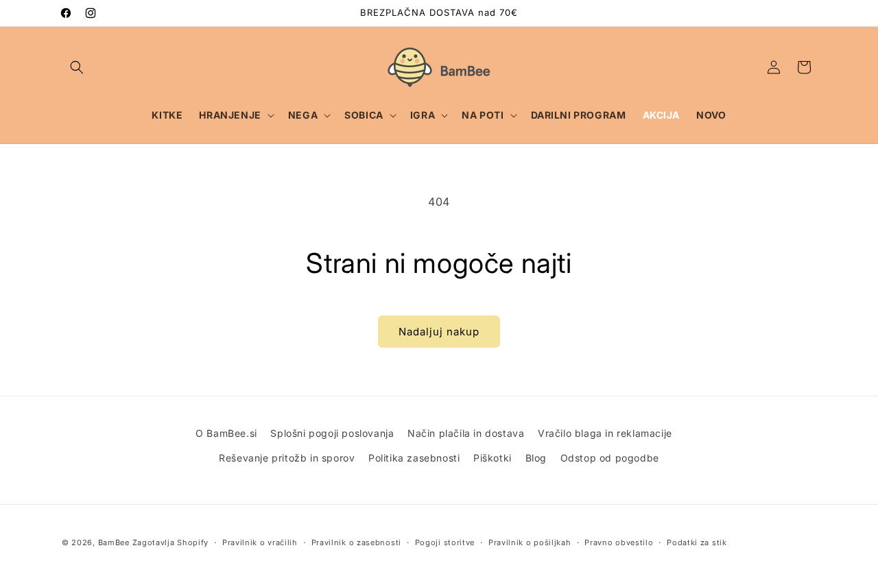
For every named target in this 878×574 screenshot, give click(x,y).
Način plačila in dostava (465, 433)
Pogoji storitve (445, 542)
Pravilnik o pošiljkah (529, 542)
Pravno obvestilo (618, 542)
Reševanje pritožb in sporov (287, 458)
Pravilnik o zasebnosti (356, 542)
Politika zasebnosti (414, 458)
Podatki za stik (697, 542)
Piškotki (492, 458)
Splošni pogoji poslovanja (332, 433)
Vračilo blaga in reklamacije (605, 433)
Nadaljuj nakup (439, 331)
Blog (536, 458)
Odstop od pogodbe (609, 458)
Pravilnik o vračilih (260, 542)
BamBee (114, 542)
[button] (77, 67)
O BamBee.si (226, 433)
